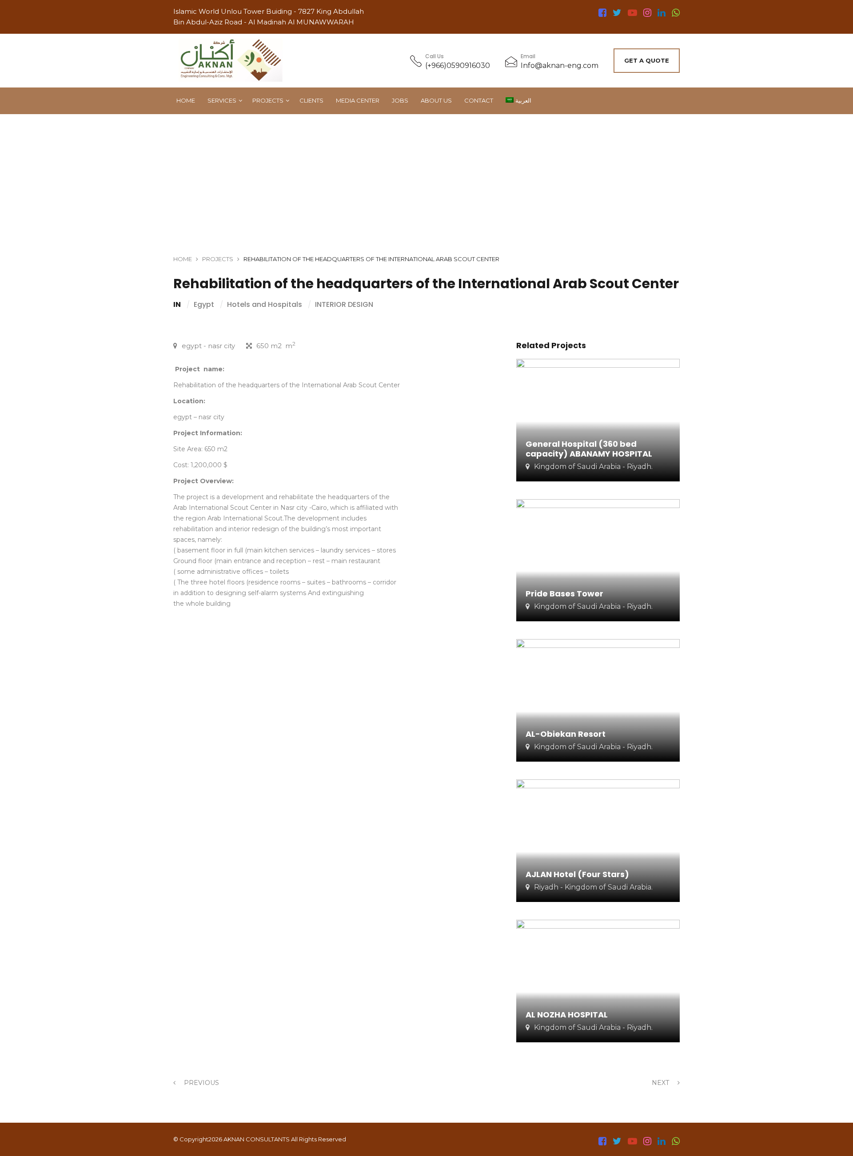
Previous (200, 1083)
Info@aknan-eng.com (559, 65)
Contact (478, 100)
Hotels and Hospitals (264, 305)
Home (185, 100)
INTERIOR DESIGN (344, 305)
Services (221, 100)
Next (661, 1083)
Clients (311, 100)
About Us (436, 100)
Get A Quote (646, 60)
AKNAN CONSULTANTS (256, 1139)
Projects (267, 100)
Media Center (357, 100)
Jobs (400, 100)
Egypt (204, 305)
